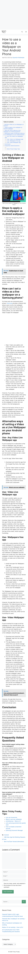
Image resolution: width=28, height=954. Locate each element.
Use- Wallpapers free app (13, 141)
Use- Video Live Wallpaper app (15, 139)
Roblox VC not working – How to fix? (12, 927)
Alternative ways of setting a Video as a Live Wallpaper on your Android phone (14, 134)
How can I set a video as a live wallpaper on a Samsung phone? (12, 131)
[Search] (24, 901)
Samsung (9, 303)
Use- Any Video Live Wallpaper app (14, 137)
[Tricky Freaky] (4, 32)
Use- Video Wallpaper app (14, 142)
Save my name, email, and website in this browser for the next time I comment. (14, 885)
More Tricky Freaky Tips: (13, 149)
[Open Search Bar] (22, 32)
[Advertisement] (14, 15)
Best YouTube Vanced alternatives (14, 841)
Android (6, 835)
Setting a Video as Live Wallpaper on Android (13, 125)
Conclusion (7, 144)
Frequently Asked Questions (12, 145)
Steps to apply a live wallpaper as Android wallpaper (12, 128)
